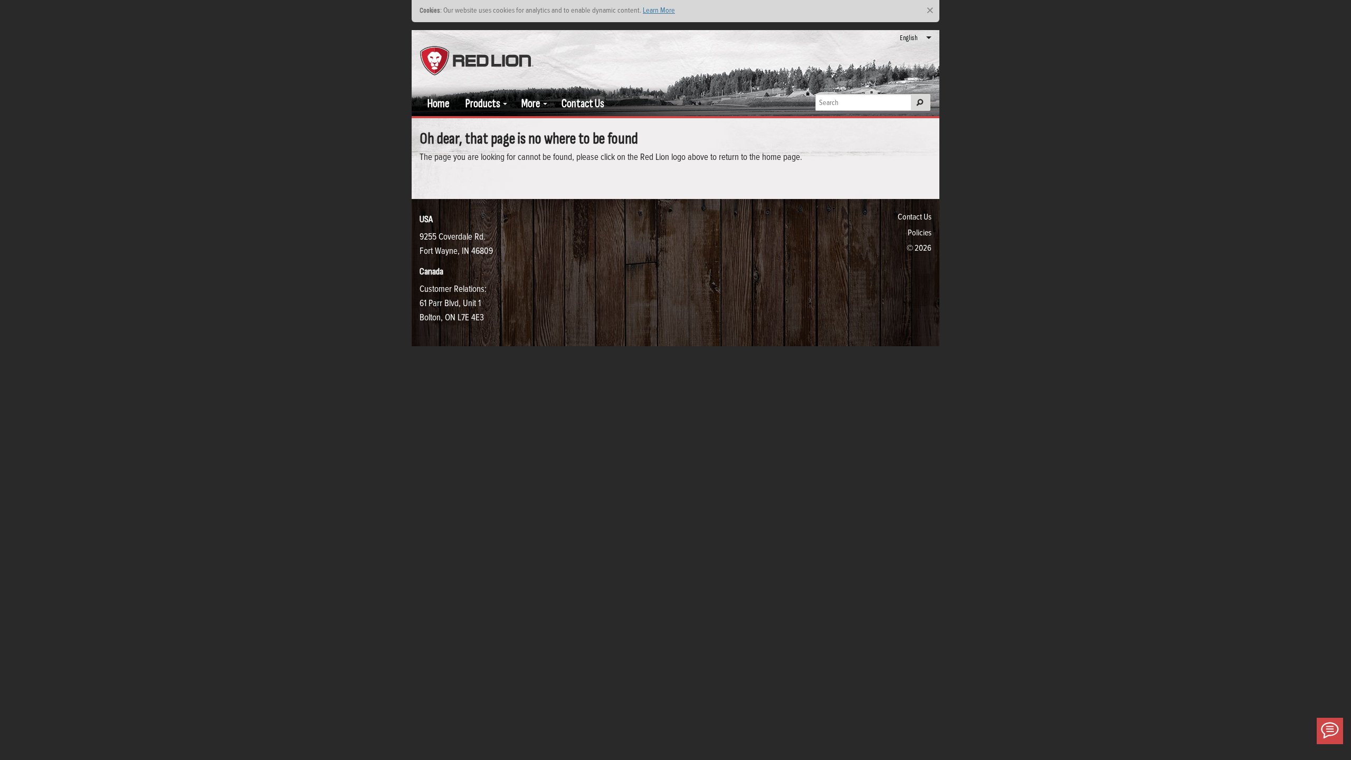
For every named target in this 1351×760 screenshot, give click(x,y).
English (909, 38)
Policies (919, 232)
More (530, 103)
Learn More (659, 10)
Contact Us (583, 103)
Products (482, 103)
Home (438, 103)
